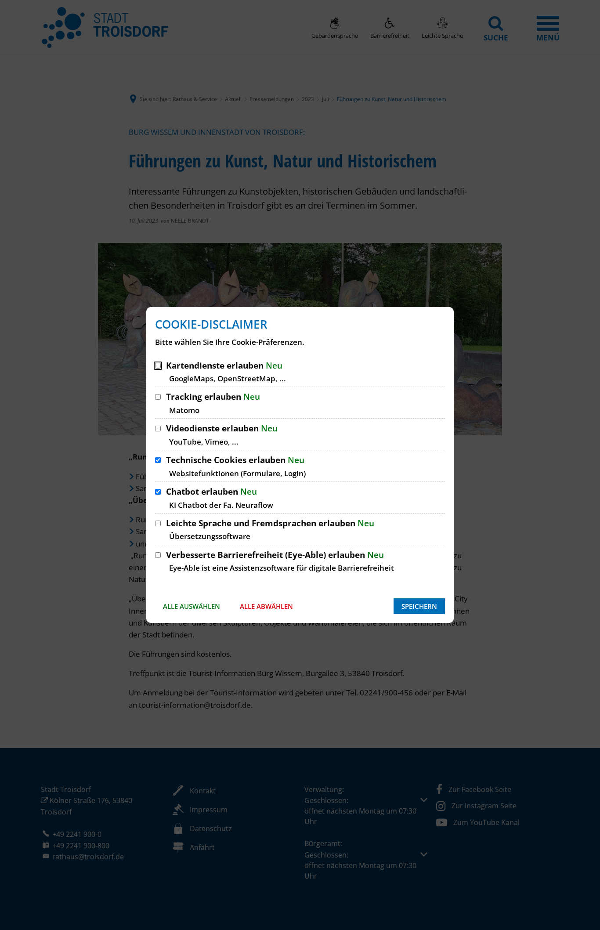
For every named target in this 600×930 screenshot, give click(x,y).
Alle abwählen (266, 606)
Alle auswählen (191, 606)
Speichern (419, 606)
